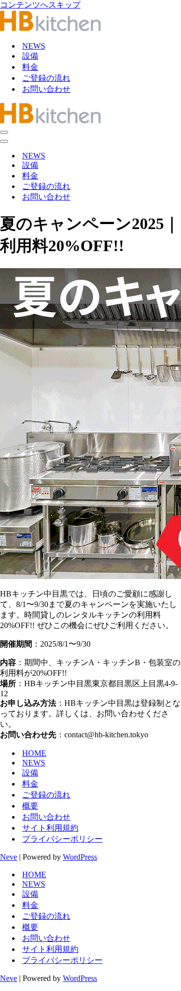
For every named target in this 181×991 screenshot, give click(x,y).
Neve (8, 857)
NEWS (33, 46)
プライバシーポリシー (62, 839)
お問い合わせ (46, 89)
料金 (30, 67)
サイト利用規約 (50, 828)
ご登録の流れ (46, 78)
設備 (30, 56)
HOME (34, 753)
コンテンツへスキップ (40, 5)
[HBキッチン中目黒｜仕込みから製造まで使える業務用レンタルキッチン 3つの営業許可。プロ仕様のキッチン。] (50, 28)
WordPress (80, 857)
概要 (30, 806)
